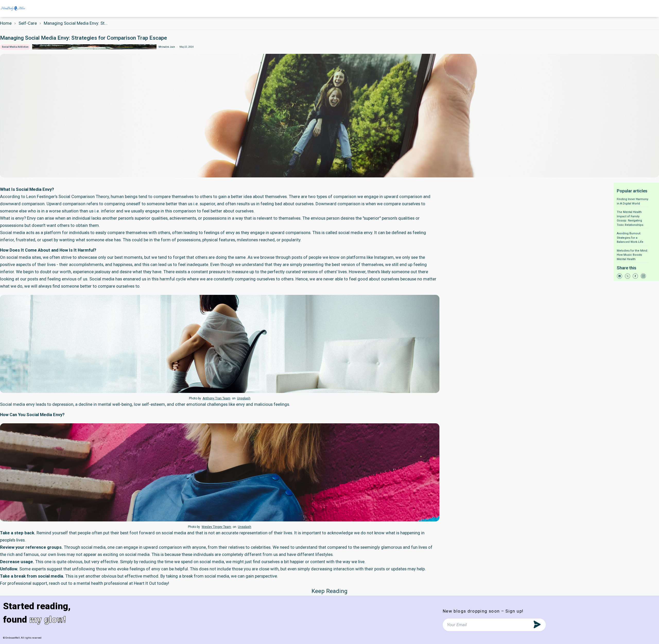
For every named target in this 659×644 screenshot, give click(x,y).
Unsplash (243, 398)
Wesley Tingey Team (216, 527)
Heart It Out (145, 583)
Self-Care (28, 23)
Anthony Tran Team (216, 398)
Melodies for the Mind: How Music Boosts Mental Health (632, 255)
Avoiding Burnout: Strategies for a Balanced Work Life (630, 238)
